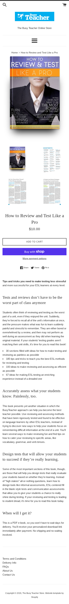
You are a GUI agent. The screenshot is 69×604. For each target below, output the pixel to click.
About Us (8, 570)
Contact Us (9, 574)
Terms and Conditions (14, 558)
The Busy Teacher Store (33, 593)
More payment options (34, 258)
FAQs (6, 566)
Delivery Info (9, 562)
